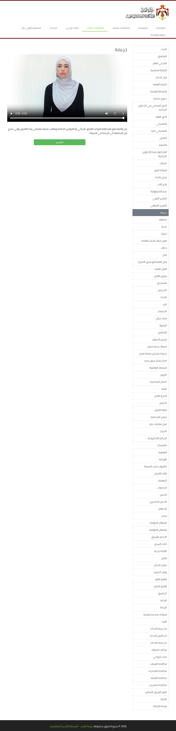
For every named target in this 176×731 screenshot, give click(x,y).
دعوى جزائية (160, 98)
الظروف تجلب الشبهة (155, 466)
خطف (164, 247)
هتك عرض (161, 318)
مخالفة (163, 219)
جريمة (163, 212)
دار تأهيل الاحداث (158, 635)
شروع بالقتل (160, 275)
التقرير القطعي (158, 205)
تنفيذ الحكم (160, 565)
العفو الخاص (160, 586)
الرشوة (163, 325)
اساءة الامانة (160, 706)
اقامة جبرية (160, 551)
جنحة (164, 226)
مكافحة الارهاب (158, 663)
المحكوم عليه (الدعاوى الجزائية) (154, 154)
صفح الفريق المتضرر (156, 692)
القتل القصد (160, 268)
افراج (164, 558)
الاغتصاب (162, 311)
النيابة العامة (160, 84)
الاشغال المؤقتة (158, 529)
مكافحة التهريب (158, 684)
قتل (165, 254)
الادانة (163, 600)
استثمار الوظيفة (158, 367)
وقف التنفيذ (160, 572)
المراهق (162, 56)
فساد (164, 388)
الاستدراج (162, 283)
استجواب (162, 487)
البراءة (163, 607)
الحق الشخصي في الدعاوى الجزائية (152, 107)
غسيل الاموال (159, 339)
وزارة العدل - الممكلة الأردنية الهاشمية (71, 726)
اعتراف (163, 163)
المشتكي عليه (159, 130)
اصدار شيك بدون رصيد (155, 360)
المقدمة (160, 28)
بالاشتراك (162, 445)
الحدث (164, 49)
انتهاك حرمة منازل (157, 346)
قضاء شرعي (72, 28)
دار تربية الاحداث (158, 628)
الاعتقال (162, 508)
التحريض (162, 290)
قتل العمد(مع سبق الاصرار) (152, 261)
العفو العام (161, 579)
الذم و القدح (161, 395)
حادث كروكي (160, 656)
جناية (164, 233)
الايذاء (163, 297)
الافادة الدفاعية (158, 70)
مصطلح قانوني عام (31, 28)
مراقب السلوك (159, 649)
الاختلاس (162, 332)
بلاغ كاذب (162, 184)
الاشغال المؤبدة (158, 522)
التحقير (163, 402)
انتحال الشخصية (158, 381)
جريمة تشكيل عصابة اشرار (153, 353)
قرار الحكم (161, 77)
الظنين (163, 137)
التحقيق (162, 593)
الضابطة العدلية (158, 91)
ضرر (165, 304)
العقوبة (162, 452)
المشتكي (161, 123)
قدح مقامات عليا (158, 424)
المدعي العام (160, 63)
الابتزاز (163, 431)
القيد (164, 621)
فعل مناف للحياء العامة (154, 240)
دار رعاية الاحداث (158, 642)
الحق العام (161, 116)
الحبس (163, 494)
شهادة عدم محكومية (155, 614)
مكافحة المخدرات (157, 670)
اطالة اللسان (160, 409)
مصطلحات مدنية (121, 28)
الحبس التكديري (158, 501)
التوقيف (162, 480)
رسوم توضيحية (158, 35)
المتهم (163, 144)
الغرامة (163, 459)
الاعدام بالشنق (159, 536)
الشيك (163, 699)
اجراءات (53, 28)
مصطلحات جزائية (95, 28)
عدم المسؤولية (159, 191)
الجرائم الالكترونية (157, 438)
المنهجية (143, 28)
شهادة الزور (160, 170)
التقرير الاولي (160, 198)
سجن (164, 515)
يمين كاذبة (161, 177)
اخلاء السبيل (160, 543)
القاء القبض (160, 473)
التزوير (163, 374)
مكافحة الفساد (159, 677)
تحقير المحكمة (159, 417)
